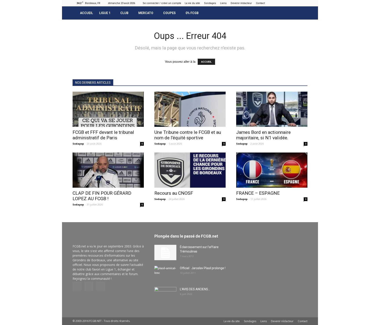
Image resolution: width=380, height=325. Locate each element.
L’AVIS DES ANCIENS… (195, 289)
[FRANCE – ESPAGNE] (271, 170)
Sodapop (78, 143)
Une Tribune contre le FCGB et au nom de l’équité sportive (187, 135)
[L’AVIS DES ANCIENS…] (165, 294)
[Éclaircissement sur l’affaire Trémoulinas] (165, 252)
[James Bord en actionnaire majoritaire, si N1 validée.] (271, 109)
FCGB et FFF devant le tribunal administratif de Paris (103, 135)
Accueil (86, 13)
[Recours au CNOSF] (190, 170)
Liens (223, 3)
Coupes (169, 13)
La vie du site (192, 3)
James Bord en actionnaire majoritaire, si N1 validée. (263, 135)
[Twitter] (304, 3)
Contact (260, 3)
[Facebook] (289, 3)
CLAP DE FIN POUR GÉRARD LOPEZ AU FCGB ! (102, 196)
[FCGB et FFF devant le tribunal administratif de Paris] (108, 109)
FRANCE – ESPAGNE (258, 193)
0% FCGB (192, 13)
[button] (302, 13)
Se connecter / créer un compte (162, 3)
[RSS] (297, 3)
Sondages (210, 3)
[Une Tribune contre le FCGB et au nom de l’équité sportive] (190, 109)
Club (124, 13)
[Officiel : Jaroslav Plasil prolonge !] (165, 273)
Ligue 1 (104, 13)
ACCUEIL (206, 61)
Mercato (145, 13)
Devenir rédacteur (241, 3)
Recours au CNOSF (173, 193)
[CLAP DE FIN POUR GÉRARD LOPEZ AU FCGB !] (108, 170)
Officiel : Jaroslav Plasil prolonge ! (202, 268)
